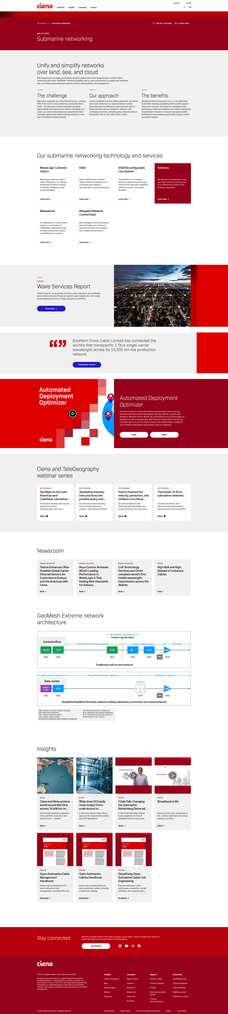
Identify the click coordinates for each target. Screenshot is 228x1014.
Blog (106, 983)
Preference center (181, 997)
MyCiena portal (179, 992)
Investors (131, 988)
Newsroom (131, 992)
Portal (188, 3)
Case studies (109, 988)
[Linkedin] (120, 946)
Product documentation (156, 1000)
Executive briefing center (158, 993)
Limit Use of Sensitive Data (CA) (148, 1011)
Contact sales (156, 979)
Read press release (87, 364)
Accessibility (181, 1011)
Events (153, 988)
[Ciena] (45, 5)
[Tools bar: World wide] (189, 7)
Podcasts (108, 997)
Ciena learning (179, 988)
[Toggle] (121, 974)
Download (50, 308)
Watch (164, 434)
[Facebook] (139, 946)
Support (153, 975)
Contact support (157, 983)
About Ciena (132, 979)
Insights (71, 7)
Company (82, 7)
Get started (96, 946)
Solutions (60, 7)
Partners (130, 1001)
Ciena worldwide (180, 983)
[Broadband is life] (173, 775)
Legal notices (125, 1011)
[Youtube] (126, 946)
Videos (107, 992)
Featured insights (111, 979)
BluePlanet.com (180, 979)
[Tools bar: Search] (184, 7)
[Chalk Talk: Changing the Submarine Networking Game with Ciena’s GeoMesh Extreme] (133, 775)
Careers (176, 3)
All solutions (42, 23)
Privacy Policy (109, 1011)
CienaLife (131, 997)
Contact (93, 7)
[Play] (72, 413)
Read (134, 434)
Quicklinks (177, 975)
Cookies (168, 1011)
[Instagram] (133, 946)
